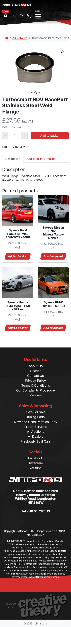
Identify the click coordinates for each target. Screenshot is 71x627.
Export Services (35, 427)
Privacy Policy (35, 380)
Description (12, 159)
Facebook (35, 458)
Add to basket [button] (18, 256)
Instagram (35, 463)
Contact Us (35, 376)
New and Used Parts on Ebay (35, 422)
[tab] (12, 158)
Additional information (41, 159)
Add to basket (49, 135)
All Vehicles (19, 38)
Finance (35, 371)
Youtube (35, 468)
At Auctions (35, 432)
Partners (35, 395)
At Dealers (35, 436)
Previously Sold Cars (35, 441)
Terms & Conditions (35, 385)
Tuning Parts (35, 417)
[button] (62, 52)
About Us (36, 366)
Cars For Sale (35, 412)
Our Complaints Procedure (35, 390)
